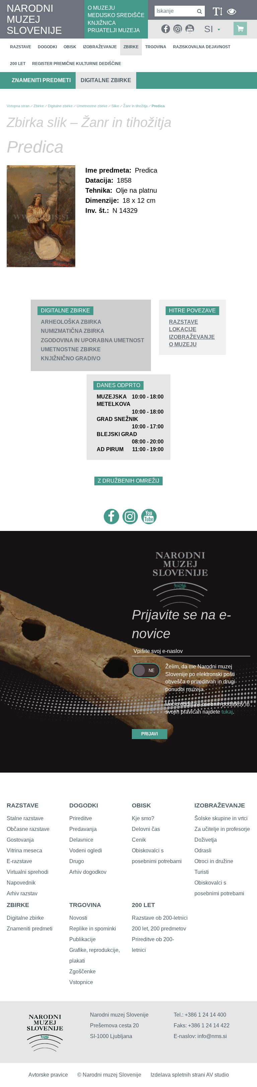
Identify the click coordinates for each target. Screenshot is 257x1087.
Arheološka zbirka (71, 322)
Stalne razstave (25, 818)
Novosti (78, 918)
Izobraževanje (100, 47)
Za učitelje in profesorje (222, 829)
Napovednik (21, 883)
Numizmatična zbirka (72, 331)
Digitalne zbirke (106, 80)
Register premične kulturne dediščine (76, 63)
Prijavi (149, 733)
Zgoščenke (82, 971)
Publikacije (82, 939)
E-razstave (19, 861)
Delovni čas (146, 829)
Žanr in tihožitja (135, 106)
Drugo (76, 861)
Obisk (70, 47)
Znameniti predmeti (41, 80)
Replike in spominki (92, 928)
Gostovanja (20, 840)
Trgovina (155, 47)
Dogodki (47, 47)
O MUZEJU (101, 8)
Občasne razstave (28, 829)
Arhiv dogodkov (87, 872)
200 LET (143, 905)
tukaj (227, 712)
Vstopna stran (18, 106)
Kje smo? (143, 818)
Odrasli (202, 850)
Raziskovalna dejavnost (201, 47)
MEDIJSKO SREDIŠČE (116, 15)
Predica (158, 106)
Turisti (201, 872)
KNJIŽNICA (102, 23)
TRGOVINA (85, 905)
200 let (17, 63)
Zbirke (131, 47)
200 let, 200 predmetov (159, 928)
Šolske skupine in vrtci (221, 818)
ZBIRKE (18, 905)
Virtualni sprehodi (28, 872)
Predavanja (83, 829)
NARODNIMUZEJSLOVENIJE (34, 19)
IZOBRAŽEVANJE (192, 337)
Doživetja (205, 840)
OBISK (141, 805)
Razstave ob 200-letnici (160, 918)
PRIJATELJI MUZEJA (114, 30)
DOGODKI (83, 805)
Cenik (139, 840)
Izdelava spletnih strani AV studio (190, 1075)
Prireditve (80, 818)
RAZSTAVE (183, 322)
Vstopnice (81, 982)
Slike (115, 106)
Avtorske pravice (48, 1075)
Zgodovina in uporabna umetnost (92, 340)
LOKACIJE (182, 329)
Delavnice (81, 840)
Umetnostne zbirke (71, 349)
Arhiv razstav (22, 893)
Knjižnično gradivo (70, 358)
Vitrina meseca (24, 850)
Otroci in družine (213, 861)
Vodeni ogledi (85, 850)
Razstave (20, 47)
